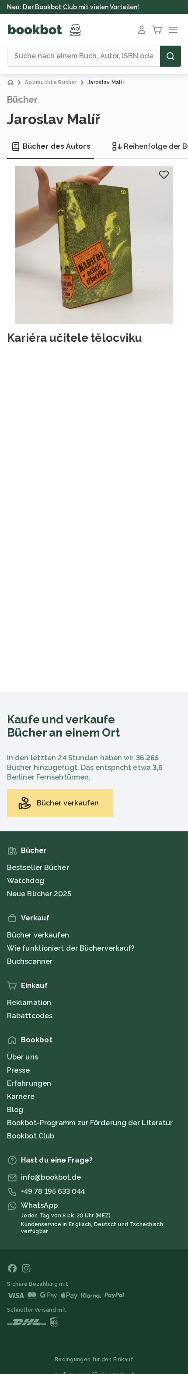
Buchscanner (29, 961)
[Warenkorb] (157, 30)
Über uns (22, 1057)
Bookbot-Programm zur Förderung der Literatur (90, 1123)
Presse (18, 1070)
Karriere (21, 1096)
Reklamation (29, 1002)
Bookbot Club (30, 1136)
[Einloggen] (142, 30)
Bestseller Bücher (38, 867)
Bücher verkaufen (38, 935)
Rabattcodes (29, 1016)
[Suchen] (170, 56)
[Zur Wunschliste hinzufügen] (164, 174)
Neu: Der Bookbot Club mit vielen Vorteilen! (73, 7)
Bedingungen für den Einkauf (94, 1359)
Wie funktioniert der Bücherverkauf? (71, 948)
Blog (15, 1110)
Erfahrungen (29, 1083)
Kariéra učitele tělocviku (74, 337)
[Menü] (173, 30)
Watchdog (25, 881)
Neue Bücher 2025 (39, 894)
